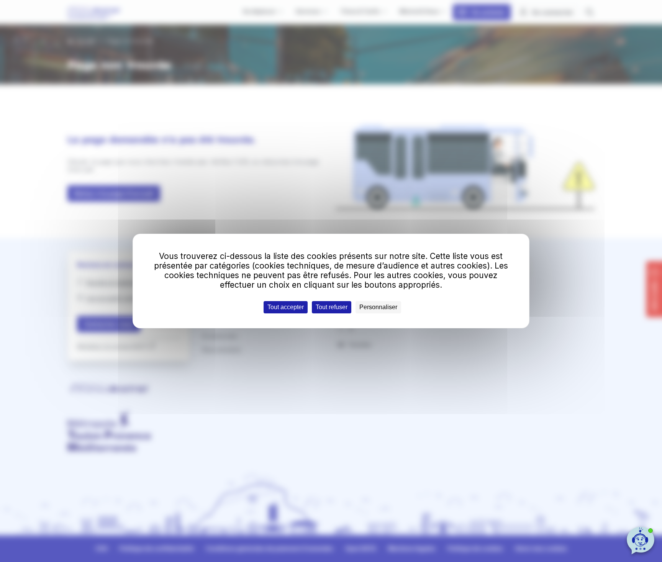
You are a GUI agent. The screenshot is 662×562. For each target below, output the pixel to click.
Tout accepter (285, 307)
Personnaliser (378, 307)
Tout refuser (331, 307)
